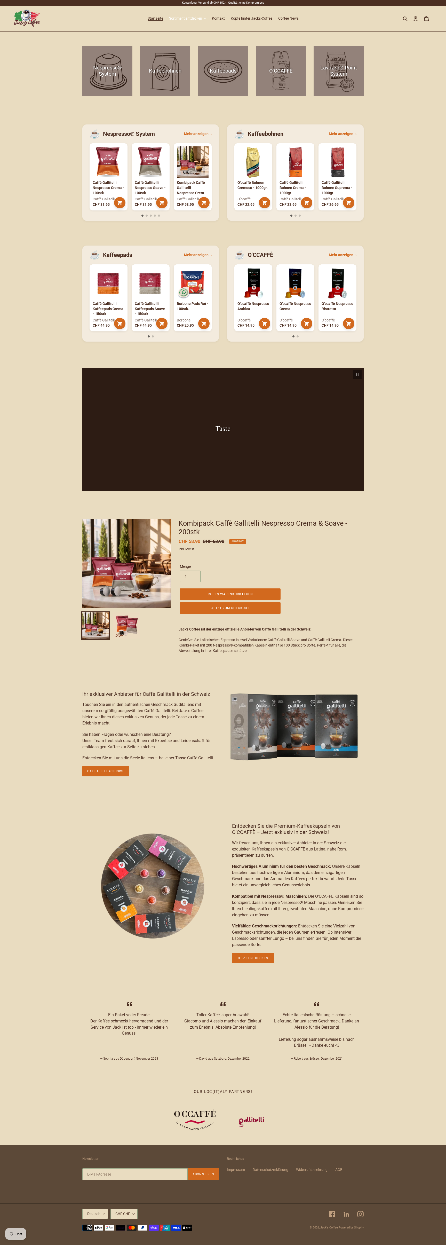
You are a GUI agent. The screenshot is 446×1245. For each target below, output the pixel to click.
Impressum (236, 1170)
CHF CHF (122, 1214)
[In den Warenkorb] (119, 202)
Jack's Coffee (329, 1227)
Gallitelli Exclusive (105, 771)
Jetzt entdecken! (253, 958)
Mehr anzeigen (198, 134)
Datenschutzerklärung (270, 1170)
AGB (339, 1170)
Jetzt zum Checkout (230, 608)
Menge (185, 566)
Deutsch (93, 1214)
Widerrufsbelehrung (312, 1170)
